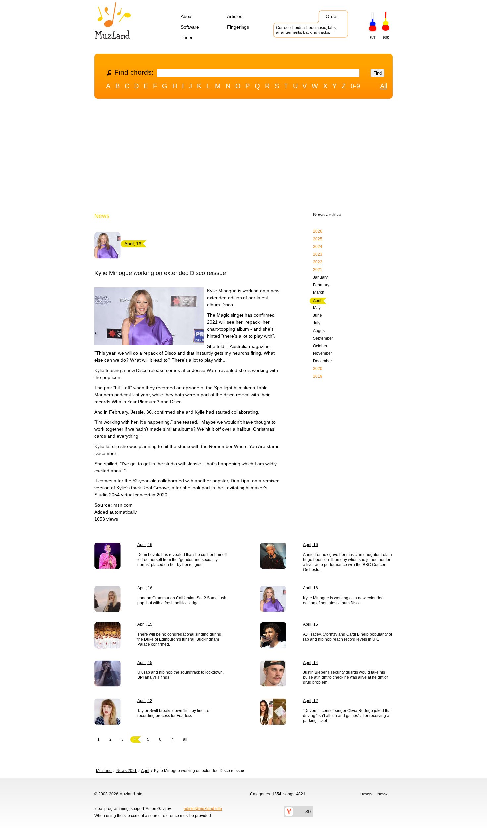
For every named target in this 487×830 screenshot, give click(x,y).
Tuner (187, 37)
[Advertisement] (243, 156)
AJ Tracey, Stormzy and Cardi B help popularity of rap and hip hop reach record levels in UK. (347, 637)
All (383, 86)
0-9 (355, 86)
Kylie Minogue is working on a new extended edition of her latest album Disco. (343, 600)
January (320, 277)
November (322, 353)
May (317, 307)
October (320, 346)
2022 (317, 262)
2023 (317, 254)
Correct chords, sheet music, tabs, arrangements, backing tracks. (306, 30)
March (318, 292)
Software (190, 27)
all (185, 739)
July (316, 323)
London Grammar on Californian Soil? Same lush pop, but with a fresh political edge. (181, 600)
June (317, 315)
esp (386, 37)
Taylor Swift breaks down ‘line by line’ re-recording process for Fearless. (174, 713)
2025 (317, 239)
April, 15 (144, 624)
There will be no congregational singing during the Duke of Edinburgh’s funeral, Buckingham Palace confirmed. (179, 639)
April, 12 (144, 700)
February (321, 285)
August (319, 330)
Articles (234, 16)
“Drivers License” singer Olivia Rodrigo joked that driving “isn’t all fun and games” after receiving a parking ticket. (347, 715)
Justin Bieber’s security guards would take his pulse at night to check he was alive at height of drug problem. (345, 677)
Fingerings (238, 27)
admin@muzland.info (203, 808)
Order (332, 16)
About (187, 16)
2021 (317, 269)
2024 (317, 246)
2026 (317, 231)
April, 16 (144, 545)
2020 (317, 368)
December (322, 361)
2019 (317, 376)
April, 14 (310, 662)
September (323, 338)
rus (373, 37)
